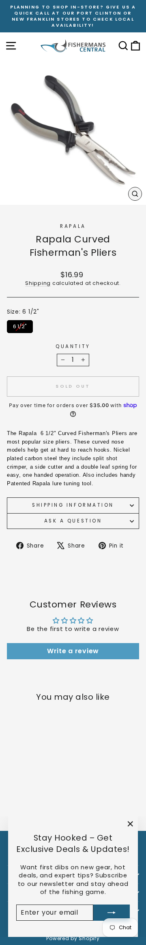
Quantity (73, 346)
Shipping (38, 283)
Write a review (73, 651)
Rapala (73, 226)
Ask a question (73, 521)
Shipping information (73, 505)
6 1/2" (20, 325)
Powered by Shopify (72, 938)
